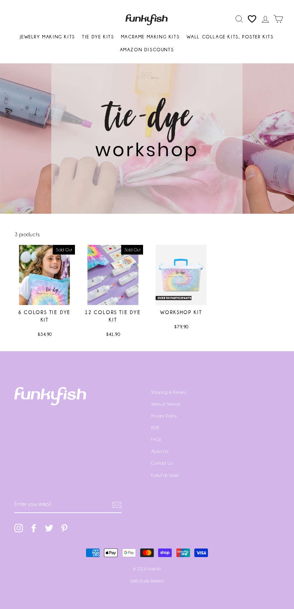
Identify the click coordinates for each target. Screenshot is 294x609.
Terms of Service (165, 404)
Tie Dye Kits (98, 36)
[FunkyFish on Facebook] (33, 528)
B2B (155, 427)
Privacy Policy (164, 416)
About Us (159, 451)
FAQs (156, 439)
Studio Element (151, 581)
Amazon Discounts (147, 49)
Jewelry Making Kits (47, 36)
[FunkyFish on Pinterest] (64, 528)
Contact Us (161, 463)
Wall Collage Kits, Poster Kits (230, 36)
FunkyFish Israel (164, 475)
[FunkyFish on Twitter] (49, 528)
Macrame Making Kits (150, 36)
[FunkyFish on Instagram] (18, 528)
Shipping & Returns (168, 392)
